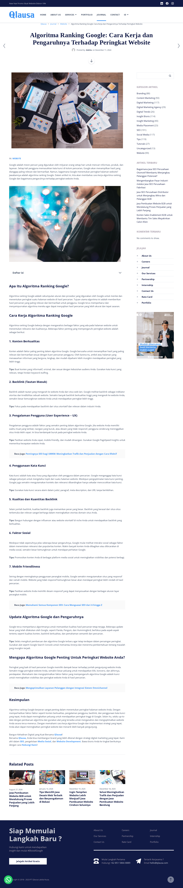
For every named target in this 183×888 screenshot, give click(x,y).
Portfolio (87, 14)
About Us (55, 14)
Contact (115, 14)
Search (169, 75)
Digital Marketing (145, 102)
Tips (139, 139)
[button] (8, 879)
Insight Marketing (145, 120)
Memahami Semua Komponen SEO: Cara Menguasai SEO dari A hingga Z (64, 605)
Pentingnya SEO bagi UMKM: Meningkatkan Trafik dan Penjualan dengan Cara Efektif (71, 453)
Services (69, 14)
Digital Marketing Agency (149, 107)
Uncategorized (144, 148)
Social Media (143, 134)
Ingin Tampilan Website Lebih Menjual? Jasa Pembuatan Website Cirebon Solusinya (81, 798)
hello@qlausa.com (159, 862)
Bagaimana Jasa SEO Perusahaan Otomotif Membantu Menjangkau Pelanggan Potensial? (153, 172)
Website (16, 158)
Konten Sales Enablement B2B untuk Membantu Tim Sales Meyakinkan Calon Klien (155, 218)
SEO (139, 130)
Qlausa (58, 734)
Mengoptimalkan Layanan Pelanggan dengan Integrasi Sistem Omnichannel (66, 687)
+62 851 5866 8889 (120, 862)
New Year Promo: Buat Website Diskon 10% (27, 3)
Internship (147, 285)
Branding (141, 93)
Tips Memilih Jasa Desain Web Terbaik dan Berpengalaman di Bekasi (51, 796)
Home (43, 14)
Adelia (89, 50)
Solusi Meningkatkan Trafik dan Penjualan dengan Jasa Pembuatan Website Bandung (112, 798)
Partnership (148, 279)
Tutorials (141, 143)
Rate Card (147, 296)
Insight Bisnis (143, 116)
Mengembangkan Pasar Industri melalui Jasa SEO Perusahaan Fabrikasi (152, 184)
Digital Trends (143, 111)
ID (125, 14)
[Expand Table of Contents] (120, 272)
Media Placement (145, 125)
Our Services (148, 273)
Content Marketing (146, 98)
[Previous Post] (4, 45)
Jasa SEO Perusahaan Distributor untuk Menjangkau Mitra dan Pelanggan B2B (153, 195)
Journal (101, 14)
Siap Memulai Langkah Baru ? (35, 834)
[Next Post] (178, 45)
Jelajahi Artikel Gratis (28, 861)
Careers (146, 261)
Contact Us (147, 291)
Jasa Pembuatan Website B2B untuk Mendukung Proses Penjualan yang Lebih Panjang (21, 799)
